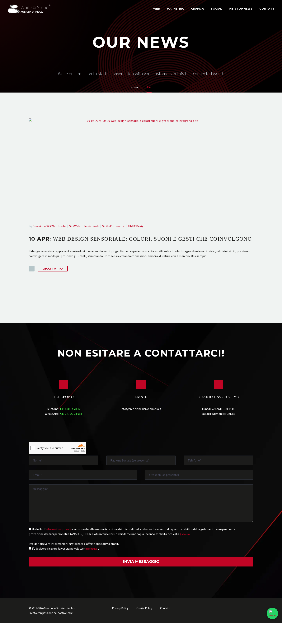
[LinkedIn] (237, 608)
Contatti (267, 8)
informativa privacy (58, 529)
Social (216, 8)
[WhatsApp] (252, 608)
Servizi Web (91, 226)
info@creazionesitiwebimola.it (141, 409)
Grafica (197, 8)
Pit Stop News (240, 8)
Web (156, 8)
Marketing (175, 8)
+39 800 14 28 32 (70, 409)
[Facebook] (232, 608)
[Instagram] (247, 608)
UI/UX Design (136, 226)
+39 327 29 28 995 (71, 414)
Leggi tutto (53, 268)
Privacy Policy (120, 608)
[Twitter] (242, 608)
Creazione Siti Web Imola (49, 226)
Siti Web (74, 226)
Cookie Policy (144, 608)
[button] (32, 268)
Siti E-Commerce (113, 226)
